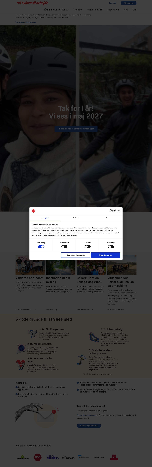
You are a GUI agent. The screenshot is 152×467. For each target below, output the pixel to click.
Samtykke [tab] (45, 218)
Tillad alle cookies (105, 255)
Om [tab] (107, 218)
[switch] (64, 246)
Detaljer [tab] (76, 218)
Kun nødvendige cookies (76, 255)
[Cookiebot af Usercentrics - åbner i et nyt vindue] (111, 210)
